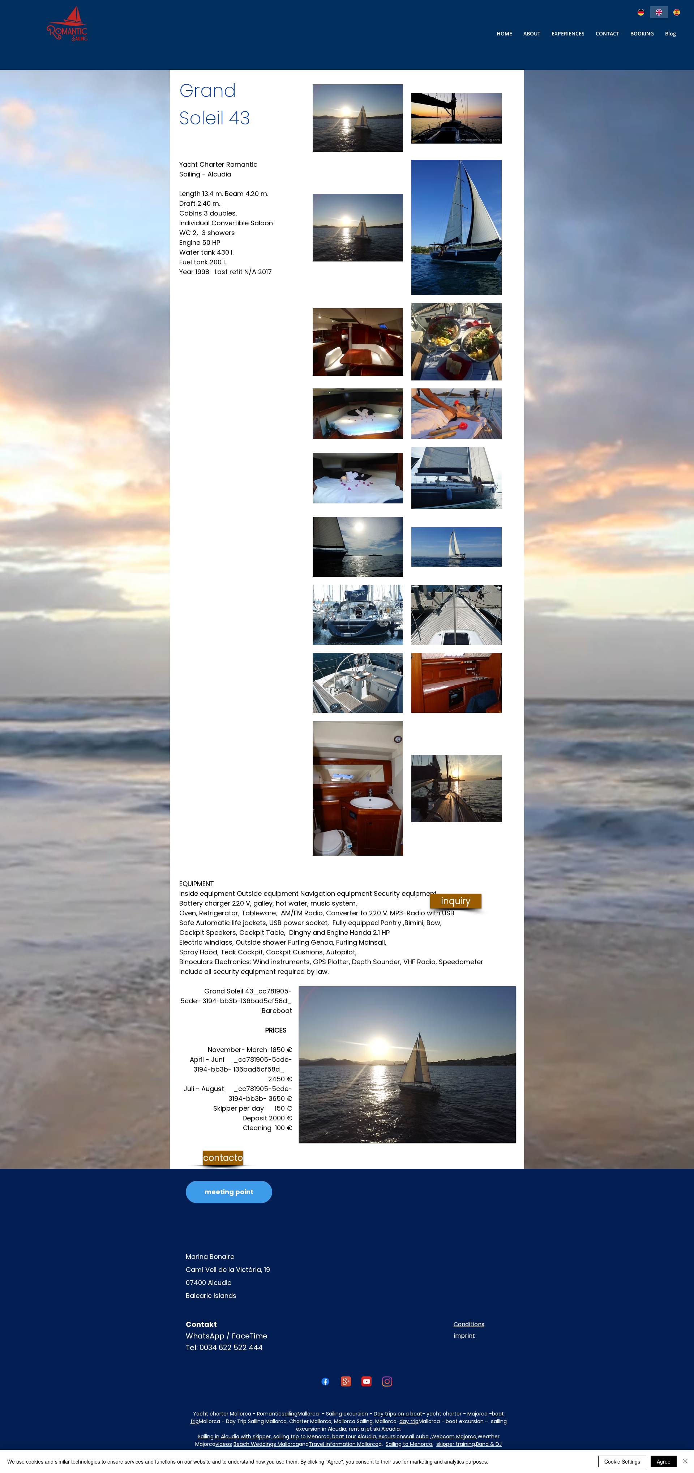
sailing (289, 1413)
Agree (664, 1461)
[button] (607, 33)
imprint (464, 1336)
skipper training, (456, 1444)
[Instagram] (387, 1381)
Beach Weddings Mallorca (266, 1444)
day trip (409, 1421)
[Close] (685, 1461)
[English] (659, 12)
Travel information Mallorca (343, 1444)
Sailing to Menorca (409, 1444)
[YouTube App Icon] (366, 1381)
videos (223, 1444)
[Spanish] (677, 12)
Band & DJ (489, 1444)
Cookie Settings (622, 1461)
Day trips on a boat (398, 1413)
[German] (641, 12)
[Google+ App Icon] (346, 1381)
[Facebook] (325, 1381)
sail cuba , (418, 1436)
